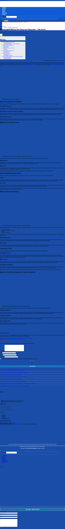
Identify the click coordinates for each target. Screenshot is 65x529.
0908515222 (14, 423)
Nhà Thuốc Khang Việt (29, 64)
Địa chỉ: (1, 516)
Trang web (2, 356)
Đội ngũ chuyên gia (6, 407)
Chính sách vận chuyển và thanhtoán (9, 410)
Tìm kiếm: (4, 16)
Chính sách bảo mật (6, 408)
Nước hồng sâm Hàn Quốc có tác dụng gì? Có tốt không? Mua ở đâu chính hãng (16, 338)
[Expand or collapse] (2, 42)
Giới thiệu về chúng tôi (6, 406)
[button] (3, 21)
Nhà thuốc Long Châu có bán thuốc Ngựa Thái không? (11, 379)
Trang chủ (2, 21)
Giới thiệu (3, 14)
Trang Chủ (4, 455)
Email (1, 354)
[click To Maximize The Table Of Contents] (1, 35)
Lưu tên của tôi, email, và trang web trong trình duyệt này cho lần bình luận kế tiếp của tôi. (19, 358)
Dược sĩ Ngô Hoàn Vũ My (25, 33)
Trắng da (4, 459)
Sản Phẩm (4, 456)
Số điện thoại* (3, 514)
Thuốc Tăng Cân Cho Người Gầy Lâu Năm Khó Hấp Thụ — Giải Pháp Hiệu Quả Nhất (17, 383)
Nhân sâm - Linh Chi (3, 26)
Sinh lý (3, 414)
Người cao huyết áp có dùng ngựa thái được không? (11, 374)
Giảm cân (4, 415)
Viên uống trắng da (6, 418)
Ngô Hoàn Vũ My (61, 60)
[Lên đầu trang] (0, 450)
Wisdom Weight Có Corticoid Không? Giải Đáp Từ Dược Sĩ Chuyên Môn (15, 386)
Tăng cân (4, 416)
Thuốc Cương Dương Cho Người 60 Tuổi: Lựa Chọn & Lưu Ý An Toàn (14, 372)
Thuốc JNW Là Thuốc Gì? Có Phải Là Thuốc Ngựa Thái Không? (13, 381)
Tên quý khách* (3, 512)
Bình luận (2, 350)
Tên (1, 352)
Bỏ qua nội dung (3, 0)
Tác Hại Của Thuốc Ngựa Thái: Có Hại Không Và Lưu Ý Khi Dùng (13, 377)
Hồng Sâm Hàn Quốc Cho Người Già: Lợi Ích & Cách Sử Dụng (12, 339)
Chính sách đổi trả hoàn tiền (7, 409)
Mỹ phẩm (4, 417)
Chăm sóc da (4, 461)
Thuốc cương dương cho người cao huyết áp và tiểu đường (12, 370)
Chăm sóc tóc (5, 460)
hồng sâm (4, 62)
